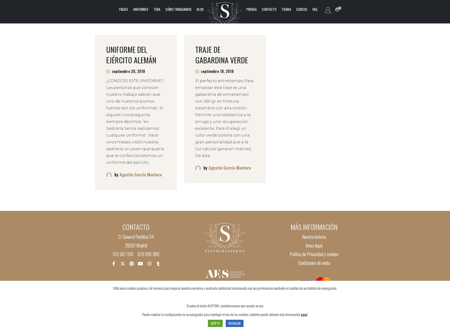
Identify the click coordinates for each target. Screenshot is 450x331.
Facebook (113, 263)
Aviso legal (314, 245)
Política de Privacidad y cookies (314, 254)
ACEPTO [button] (215, 323)
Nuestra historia (314, 236)
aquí (304, 314)
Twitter (122, 263)
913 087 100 (122, 254)
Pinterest (131, 263)
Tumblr (158, 263)
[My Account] (327, 9)
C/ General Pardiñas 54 (136, 236)
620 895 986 (148, 254)
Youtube (140, 263)
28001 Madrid (136, 245)
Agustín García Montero (141, 174)
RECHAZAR (235, 323)
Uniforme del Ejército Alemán (131, 54)
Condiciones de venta (314, 262)
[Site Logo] (225, 9)
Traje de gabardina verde (221, 54)
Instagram (149, 263)
